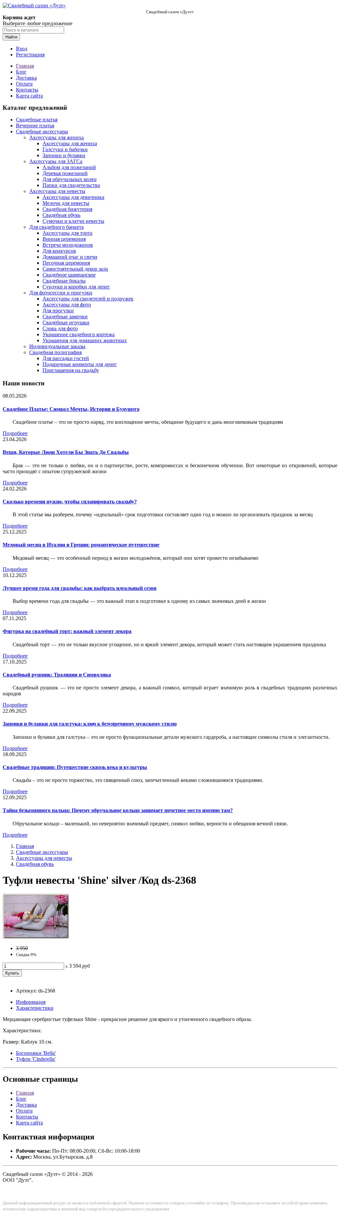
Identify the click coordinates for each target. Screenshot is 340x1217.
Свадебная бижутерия (67, 209)
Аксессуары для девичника (73, 197)
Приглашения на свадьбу (70, 370)
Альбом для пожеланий (69, 167)
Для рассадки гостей (65, 358)
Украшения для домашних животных (84, 340)
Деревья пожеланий (65, 173)
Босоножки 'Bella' (36, 1053)
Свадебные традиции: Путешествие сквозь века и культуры (75, 767)
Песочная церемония (66, 263)
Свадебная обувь (61, 215)
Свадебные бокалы (64, 281)
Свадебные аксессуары (42, 131)
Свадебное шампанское (69, 275)
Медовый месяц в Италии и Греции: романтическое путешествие (81, 544)
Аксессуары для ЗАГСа (55, 161)
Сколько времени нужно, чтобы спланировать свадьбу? (70, 501)
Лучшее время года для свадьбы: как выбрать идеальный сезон (79, 588)
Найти (11, 36)
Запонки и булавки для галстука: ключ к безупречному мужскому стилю (90, 724)
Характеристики (34, 1008)
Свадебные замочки (65, 316)
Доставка (26, 78)
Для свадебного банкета (56, 227)
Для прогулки (58, 310)
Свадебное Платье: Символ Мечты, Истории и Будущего (71, 409)
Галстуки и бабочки (65, 149)
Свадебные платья (36, 119)
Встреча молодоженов (67, 245)
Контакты (27, 90)
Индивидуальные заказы (57, 346)
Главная (25, 66)
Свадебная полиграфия (55, 352)
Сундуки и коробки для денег (76, 286)
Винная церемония (64, 239)
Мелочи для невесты (65, 203)
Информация (30, 1002)
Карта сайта (29, 95)
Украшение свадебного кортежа (78, 334)
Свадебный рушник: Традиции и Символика (57, 674)
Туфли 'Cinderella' (35, 1059)
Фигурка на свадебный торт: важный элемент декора (67, 631)
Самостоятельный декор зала (75, 269)
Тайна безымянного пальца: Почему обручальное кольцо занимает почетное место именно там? (118, 810)
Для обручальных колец (69, 179)
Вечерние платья (35, 125)
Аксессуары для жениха (56, 137)
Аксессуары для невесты (57, 191)
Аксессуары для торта (67, 233)
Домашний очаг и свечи (69, 257)
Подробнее (15, 433)
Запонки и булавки (63, 155)
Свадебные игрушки (65, 322)
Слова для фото (60, 328)
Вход (21, 48)
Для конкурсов (59, 251)
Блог (21, 72)
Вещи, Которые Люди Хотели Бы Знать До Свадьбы (66, 452)
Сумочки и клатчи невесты (73, 221)
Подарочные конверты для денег (79, 364)
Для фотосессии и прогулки (60, 292)
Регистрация (30, 54)
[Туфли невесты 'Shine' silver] (36, 937)
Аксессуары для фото (66, 304)
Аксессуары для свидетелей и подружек (87, 298)
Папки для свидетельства (71, 185)
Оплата (24, 84)
